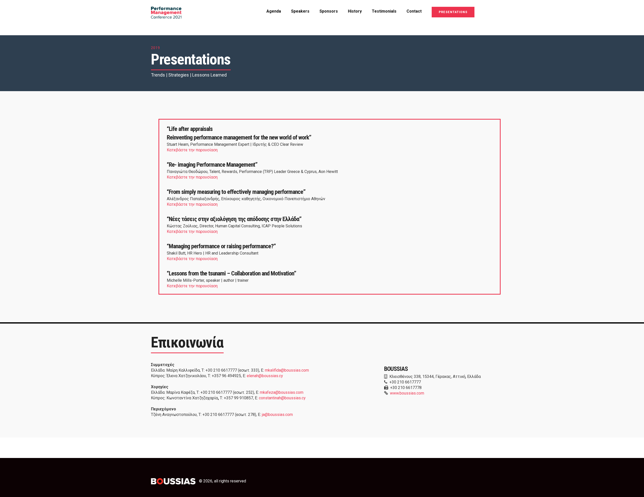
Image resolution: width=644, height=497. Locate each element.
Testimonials (384, 11)
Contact (414, 11)
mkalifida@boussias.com (287, 370)
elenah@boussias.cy (265, 375)
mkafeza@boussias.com (281, 392)
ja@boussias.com (277, 414)
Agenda (273, 11)
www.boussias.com (407, 393)
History (355, 11)
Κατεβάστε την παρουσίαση (193, 150)
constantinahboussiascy (282, 398)
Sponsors (328, 11)
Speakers (300, 11)
